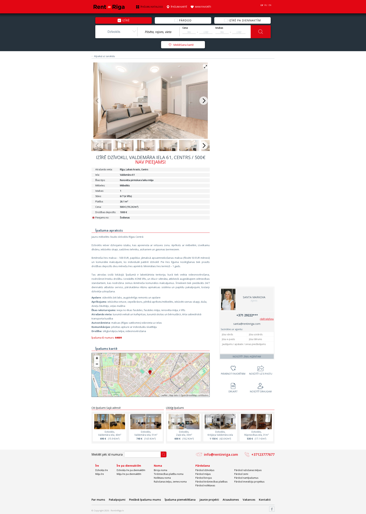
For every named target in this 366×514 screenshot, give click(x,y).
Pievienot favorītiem (233, 373)
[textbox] (158, 32)
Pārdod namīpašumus (246, 477)
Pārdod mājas (203, 474)
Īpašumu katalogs (151, 6)
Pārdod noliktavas (205, 485)
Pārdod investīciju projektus (249, 481)
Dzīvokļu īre (101, 470)
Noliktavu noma (162, 477)
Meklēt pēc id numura (107, 454)
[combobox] (116, 31)
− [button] (97, 364)
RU (265, 5)
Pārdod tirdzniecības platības (211, 481)
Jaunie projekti (209, 499)
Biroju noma (160, 470)
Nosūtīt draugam (261, 391)
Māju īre (99, 474)
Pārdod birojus (203, 477)
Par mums (98, 499)
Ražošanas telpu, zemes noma (170, 481)
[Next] (203, 100)
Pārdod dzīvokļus (204, 470)
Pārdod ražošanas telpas (248, 470)
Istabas (219, 28)
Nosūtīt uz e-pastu (260, 373)
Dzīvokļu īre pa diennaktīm (131, 470)
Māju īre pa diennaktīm (129, 474)
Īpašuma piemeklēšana (180, 499)
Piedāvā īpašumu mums (145, 499)
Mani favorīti (203, 6)
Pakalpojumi (117, 499)
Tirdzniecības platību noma (168, 474)
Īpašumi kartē (179, 6)
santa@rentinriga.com (246, 324)
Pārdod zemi (241, 474)
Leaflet (164, 395)
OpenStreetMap (189, 395)
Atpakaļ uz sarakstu (104, 56)
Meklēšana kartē (183, 45)
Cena (185, 28)
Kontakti (265, 499)
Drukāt (233, 391)
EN (270, 5)
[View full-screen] (205, 66)
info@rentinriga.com (221, 454)
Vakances (249, 499)
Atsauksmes (231, 499)
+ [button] (97, 358)
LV (262, 5)
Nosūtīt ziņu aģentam (247, 356)
